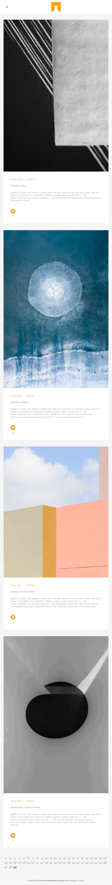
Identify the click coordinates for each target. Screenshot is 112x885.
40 (78, 862)
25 (10, 862)
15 (69, 858)
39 (73, 862)
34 (50, 862)
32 (41, 862)
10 (46, 858)
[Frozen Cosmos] (56, 309)
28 (24, 862)
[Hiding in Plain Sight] (56, 512)
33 (46, 862)
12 (55, 858)
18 (82, 858)
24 (6, 862)
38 (68, 862)
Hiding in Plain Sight (23, 592)
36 (59, 862)
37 (64, 862)
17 (78, 858)
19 (87, 858)
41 (82, 862)
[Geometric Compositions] (56, 714)
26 (15, 862)
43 (91, 862)
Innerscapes (18, 186)
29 (28, 862)
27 (19, 862)
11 (51, 858)
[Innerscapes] (56, 96)
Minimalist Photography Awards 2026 (54, 881)
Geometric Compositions (25, 807)
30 (33, 862)
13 (60, 858)
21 (96, 858)
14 (64, 858)
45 (100, 862)
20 (91, 858)
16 (73, 858)
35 (55, 862)
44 (96, 862)
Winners (31, 179)
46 (105, 862)
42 (87, 862)
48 (10, 867)
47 (5, 867)
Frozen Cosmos (20, 402)
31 (37, 862)
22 (100, 858)
